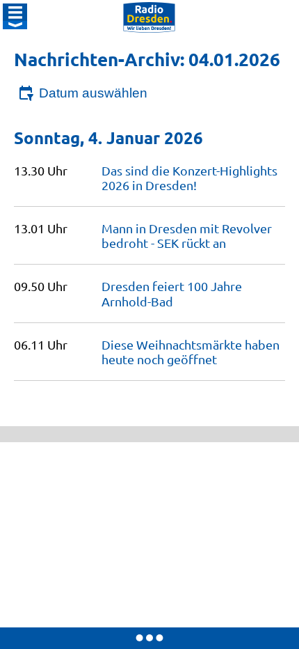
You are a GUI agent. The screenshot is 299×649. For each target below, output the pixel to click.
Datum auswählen (93, 93)
